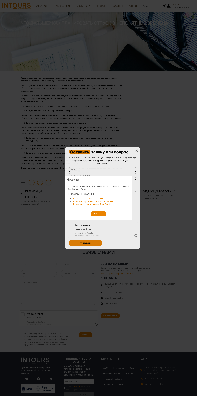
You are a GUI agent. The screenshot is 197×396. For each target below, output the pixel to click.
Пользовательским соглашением (87, 198)
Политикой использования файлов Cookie (91, 204)
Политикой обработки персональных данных (93, 201)
